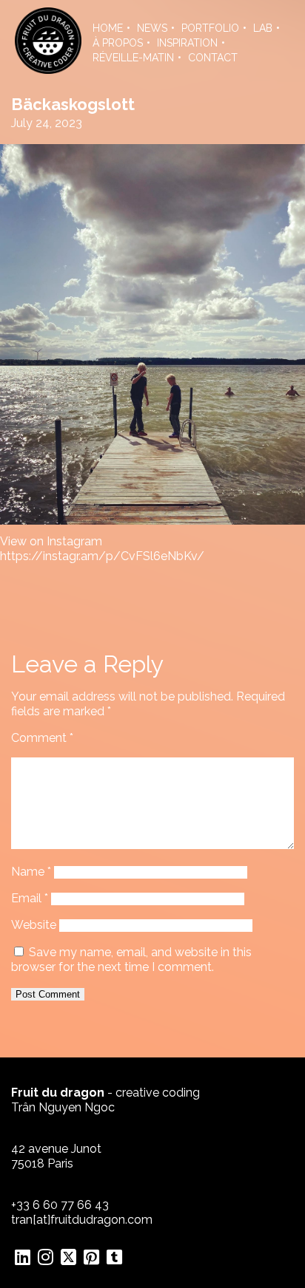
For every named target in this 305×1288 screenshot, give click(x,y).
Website (33, 925)
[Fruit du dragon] (48, 70)
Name (31, 872)
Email (29, 898)
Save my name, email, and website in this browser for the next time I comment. (131, 959)
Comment (42, 738)
